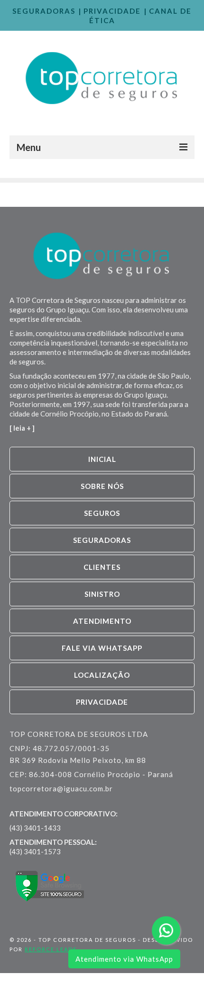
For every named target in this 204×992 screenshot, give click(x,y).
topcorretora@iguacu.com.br (61, 788)
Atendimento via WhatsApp (124, 959)
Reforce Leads (51, 949)
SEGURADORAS (43, 11)
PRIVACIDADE (112, 11)
